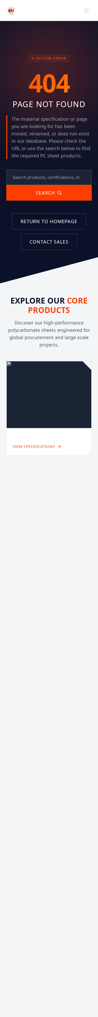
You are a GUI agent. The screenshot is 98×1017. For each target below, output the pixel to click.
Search (45, 193)
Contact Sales (49, 242)
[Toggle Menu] (86, 10)
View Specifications (34, 446)
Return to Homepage (49, 221)
